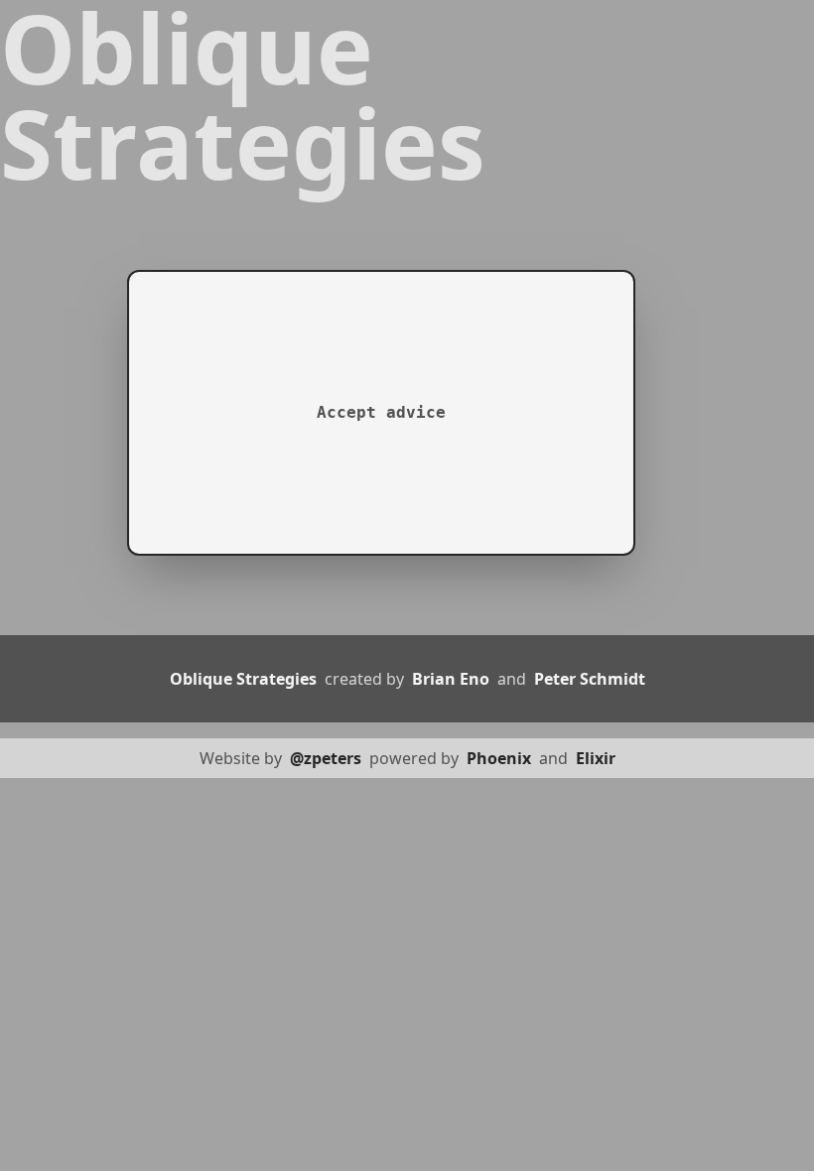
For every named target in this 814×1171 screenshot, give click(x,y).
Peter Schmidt (589, 679)
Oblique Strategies (245, 679)
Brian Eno (452, 679)
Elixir (595, 758)
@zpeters (327, 758)
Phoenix (501, 758)
